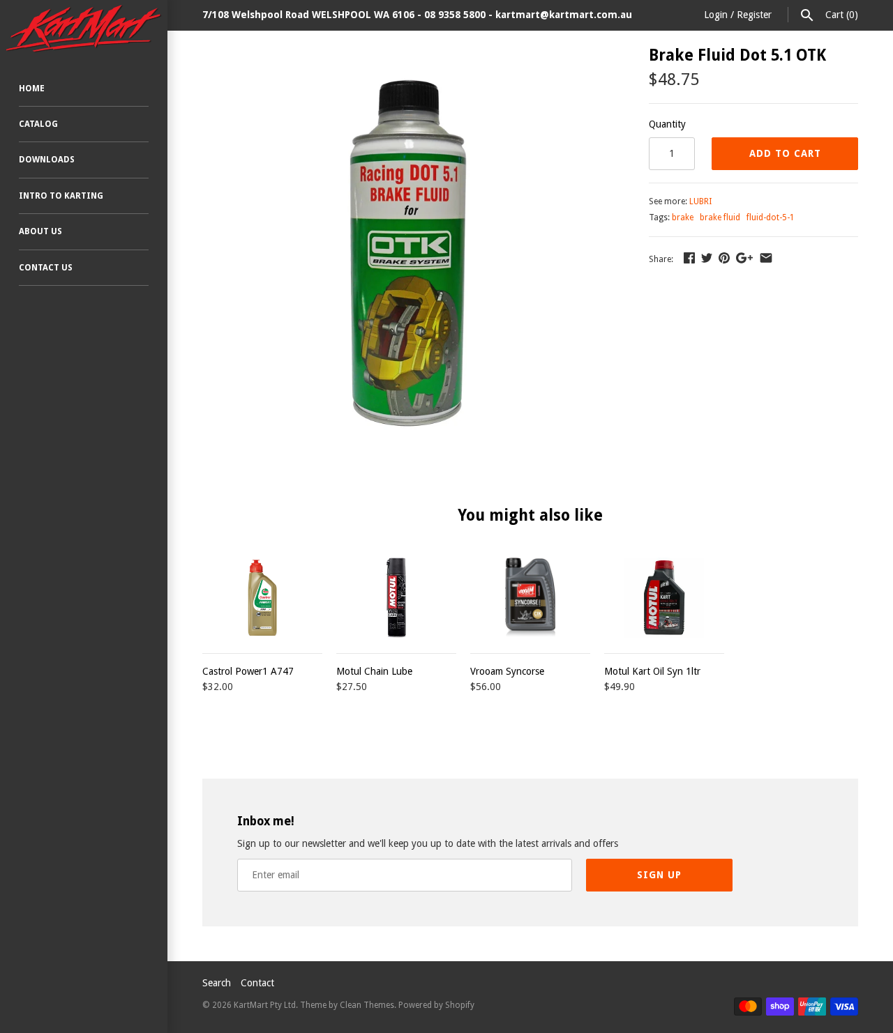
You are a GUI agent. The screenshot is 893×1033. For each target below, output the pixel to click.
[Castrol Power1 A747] (262, 598)
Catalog (38, 124)
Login (716, 14)
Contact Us (46, 268)
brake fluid (720, 217)
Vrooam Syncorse (507, 671)
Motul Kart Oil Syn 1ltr (652, 671)
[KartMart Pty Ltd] (83, 28)
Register (754, 14)
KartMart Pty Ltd (265, 1005)
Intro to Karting (61, 196)
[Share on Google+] (744, 257)
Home (32, 88)
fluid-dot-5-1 (770, 217)
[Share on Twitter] (706, 257)
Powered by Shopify (436, 1005)
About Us (40, 231)
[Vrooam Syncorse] (530, 598)
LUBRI (700, 201)
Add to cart (785, 153)
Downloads (47, 159)
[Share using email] (766, 257)
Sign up (659, 874)
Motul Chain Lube (374, 671)
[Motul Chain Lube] (396, 598)
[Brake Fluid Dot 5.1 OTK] (408, 55)
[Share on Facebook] (689, 257)
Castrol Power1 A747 (248, 671)
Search (216, 982)
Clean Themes (367, 1005)
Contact (257, 982)
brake (682, 217)
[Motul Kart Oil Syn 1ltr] (664, 598)
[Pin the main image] (724, 257)
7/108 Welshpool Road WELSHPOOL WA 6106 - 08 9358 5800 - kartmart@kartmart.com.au (417, 14)
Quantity (667, 124)
